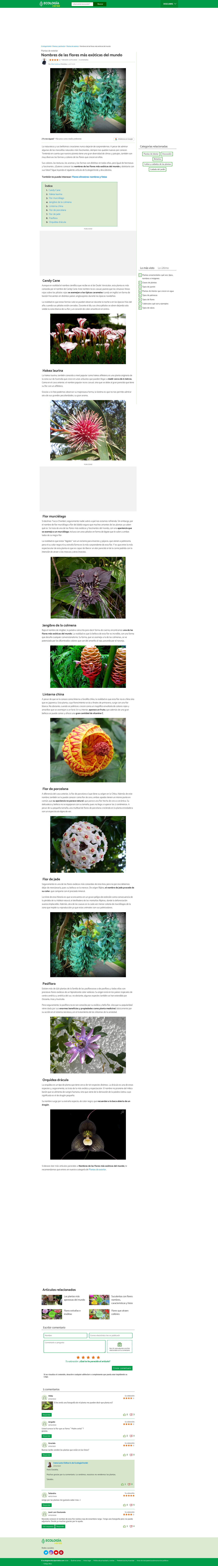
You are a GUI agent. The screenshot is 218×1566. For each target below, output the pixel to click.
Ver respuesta (48, 1526)
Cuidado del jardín (157, 169)
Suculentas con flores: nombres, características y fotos (122, 1300)
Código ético (47, 1564)
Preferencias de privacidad (125, 1561)
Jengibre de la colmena (60, 202)
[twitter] (46, 1552)
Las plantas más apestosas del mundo (74, 1298)
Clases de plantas (149, 282)
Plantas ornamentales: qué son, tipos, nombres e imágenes (157, 276)
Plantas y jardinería (58, 46)
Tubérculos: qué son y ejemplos (155, 303)
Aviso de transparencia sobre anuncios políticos (152, 1561)
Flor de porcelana (57, 210)
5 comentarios (83, 60)
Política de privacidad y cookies (103, 1561)
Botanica (157, 159)
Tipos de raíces (148, 308)
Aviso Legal (87, 1561)
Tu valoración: (71, 1361)
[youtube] (56, 1552)
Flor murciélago (56, 198)
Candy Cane (54, 190)
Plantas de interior (151, 154)
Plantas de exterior (72, 46)
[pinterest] (61, 1552)
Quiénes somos (76, 1561)
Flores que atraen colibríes (119, 1312)
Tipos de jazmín (148, 287)
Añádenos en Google (125, 139)
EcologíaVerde (46, 46)
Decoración (167, 154)
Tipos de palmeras (149, 295)
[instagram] (51, 1552)
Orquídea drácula (57, 222)
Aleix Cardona (55, 64)
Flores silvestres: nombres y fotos (89, 177)
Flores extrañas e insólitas (72, 1312)
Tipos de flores (148, 299)
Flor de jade (54, 214)
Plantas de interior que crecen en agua (158, 291)
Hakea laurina (55, 194)
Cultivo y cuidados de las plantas (157, 164)
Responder (46, 1414)
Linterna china (56, 206)
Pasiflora (53, 218)
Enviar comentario (122, 1368)
